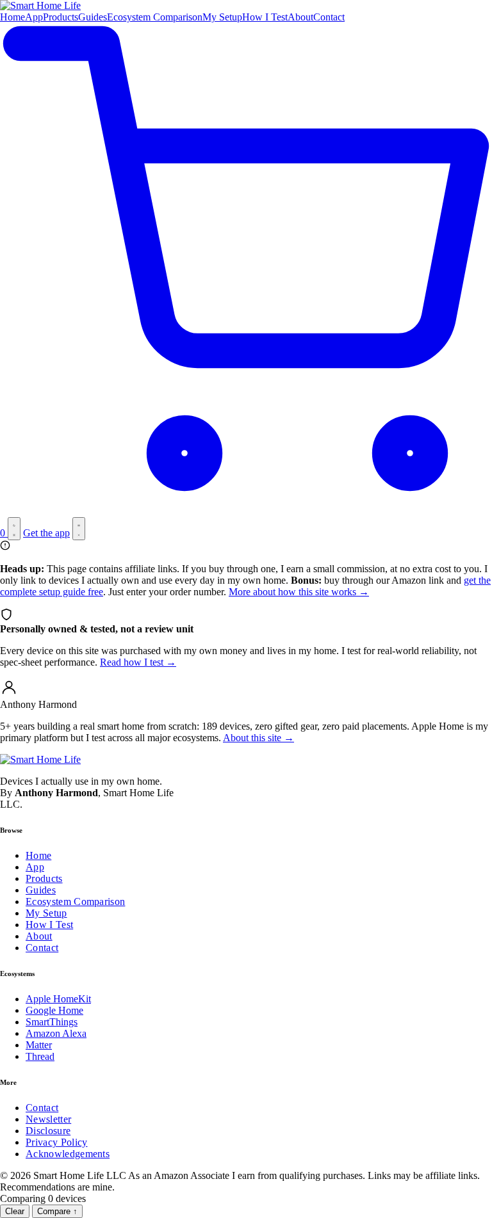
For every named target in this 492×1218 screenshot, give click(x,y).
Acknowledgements (68, 1153)
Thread (40, 1056)
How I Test (265, 17)
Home (12, 17)
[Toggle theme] (14, 528)
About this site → (258, 737)
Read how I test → (138, 662)
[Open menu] (78, 528)
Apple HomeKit (58, 998)
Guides (92, 17)
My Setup (222, 17)
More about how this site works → (299, 591)
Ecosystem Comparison (154, 17)
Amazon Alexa (56, 1033)
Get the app (46, 532)
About (300, 17)
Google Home (54, 1010)
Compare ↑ (57, 1211)
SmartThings (52, 1021)
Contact (329, 17)
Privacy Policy (56, 1142)
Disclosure (48, 1130)
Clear (14, 1211)
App (34, 17)
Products (60, 17)
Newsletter (48, 1119)
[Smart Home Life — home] (246, 6)
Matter (39, 1044)
